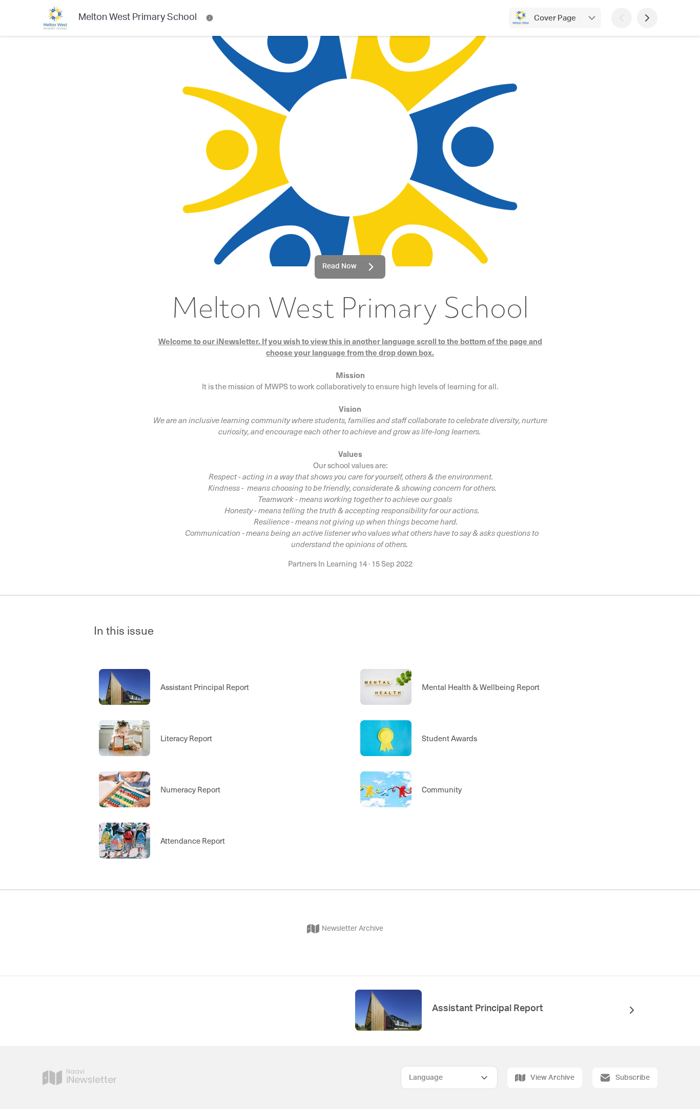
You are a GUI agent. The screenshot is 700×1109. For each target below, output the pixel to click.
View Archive (552, 1077)
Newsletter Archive (352, 928)
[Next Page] (647, 18)
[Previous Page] (621, 18)
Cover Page (555, 18)
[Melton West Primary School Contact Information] (209, 18)
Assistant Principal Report (487, 1008)
